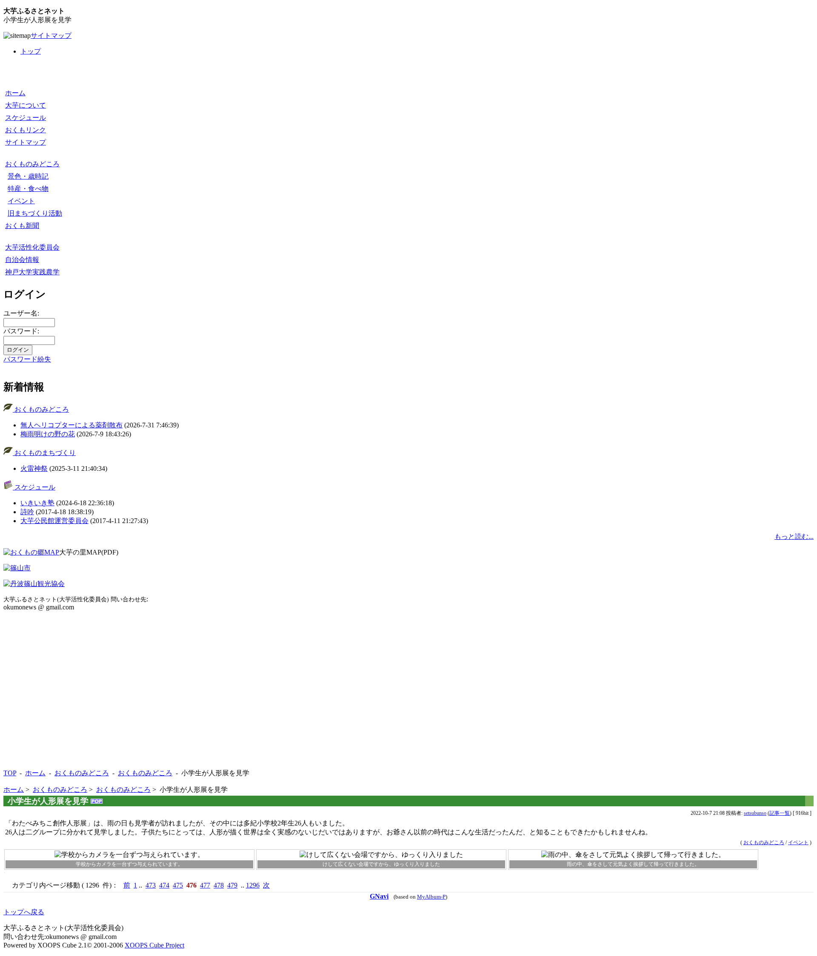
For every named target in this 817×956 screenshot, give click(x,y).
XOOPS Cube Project (154, 945)
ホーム (15, 93)
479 (232, 885)
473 (151, 885)
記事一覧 (779, 813)
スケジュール (25, 117)
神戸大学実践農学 (32, 272)
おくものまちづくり (44, 452)
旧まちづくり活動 (35, 213)
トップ (30, 51)
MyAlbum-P (431, 897)
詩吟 (27, 511)
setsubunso (755, 813)
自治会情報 (22, 259)
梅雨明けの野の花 (47, 434)
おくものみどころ (32, 164)
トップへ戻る (23, 912)
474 (164, 885)
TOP (9, 773)
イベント (21, 201)
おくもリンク (25, 130)
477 (205, 885)
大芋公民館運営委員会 (54, 520)
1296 (253, 885)
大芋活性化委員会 (32, 247)
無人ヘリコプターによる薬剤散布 (71, 425)
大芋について (25, 105)
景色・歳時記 (28, 176)
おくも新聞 (22, 225)
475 (178, 885)
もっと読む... (794, 536)
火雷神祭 (34, 468)
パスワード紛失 (27, 359)
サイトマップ (51, 35)
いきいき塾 (37, 502)
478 (219, 885)
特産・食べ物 (28, 188)
